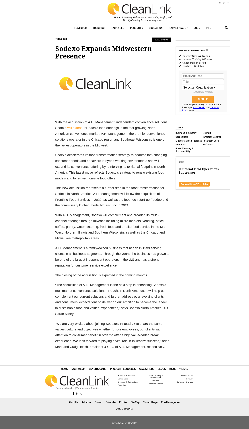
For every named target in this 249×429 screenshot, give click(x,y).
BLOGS (162, 369)
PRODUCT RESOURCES (123, 369)
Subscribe (111, 402)
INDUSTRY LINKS (178, 369)
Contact (98, 402)
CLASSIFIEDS (146, 369)
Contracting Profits (157, 17)
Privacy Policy (199, 107)
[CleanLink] (139, 9)
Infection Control (212, 136)
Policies (123, 402)
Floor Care (181, 144)
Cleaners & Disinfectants (189, 140)
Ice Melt (207, 133)
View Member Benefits (87, 388)
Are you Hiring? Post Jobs (194, 184)
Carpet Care (182, 136)
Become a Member (65, 388)
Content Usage (150, 402)
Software (208, 144)
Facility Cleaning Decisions (137, 20)
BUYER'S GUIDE (97, 369)
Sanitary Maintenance (134, 17)
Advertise (86, 402)
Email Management (170, 402)
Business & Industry (186, 133)
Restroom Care (211, 140)
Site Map (135, 402)
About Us (73, 402)
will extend (75, 128)
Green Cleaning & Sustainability (184, 150)
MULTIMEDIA (78, 369)
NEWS (64, 369)
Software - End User (185, 382)
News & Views (161, 40)
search (226, 28)
